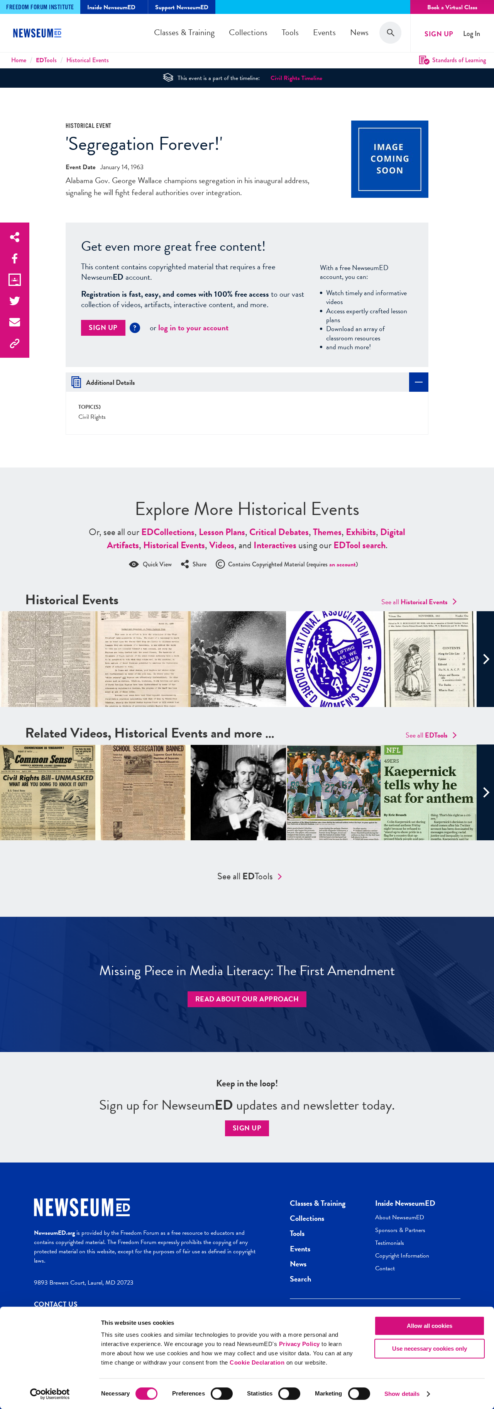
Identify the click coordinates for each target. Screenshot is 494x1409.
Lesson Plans (222, 532)
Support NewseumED (181, 7)
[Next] (485, 659)
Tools (290, 32)
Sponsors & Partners (400, 1230)
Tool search (359, 545)
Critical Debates (279, 532)
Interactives (275, 545)
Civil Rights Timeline (296, 78)
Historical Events (87, 60)
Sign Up (439, 34)
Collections (248, 32)
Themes (327, 532)
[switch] (222, 1393)
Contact (385, 1268)
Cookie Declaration (257, 1362)
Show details (402, 1393)
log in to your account (193, 327)
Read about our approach (247, 999)
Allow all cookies (429, 1325)
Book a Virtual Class (452, 7)
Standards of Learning (459, 60)
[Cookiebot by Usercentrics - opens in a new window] (50, 1394)
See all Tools (245, 876)
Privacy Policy (299, 1344)
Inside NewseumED (405, 1203)
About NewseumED (399, 1217)
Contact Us (56, 1304)
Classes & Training (184, 32)
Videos (221, 545)
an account (342, 564)
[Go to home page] (39, 34)
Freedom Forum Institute (40, 7)
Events (324, 32)
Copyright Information (402, 1255)
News (359, 32)
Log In (471, 34)
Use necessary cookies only (429, 1348)
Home (18, 60)
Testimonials (389, 1243)
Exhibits (361, 532)
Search (300, 1279)
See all (414, 602)
